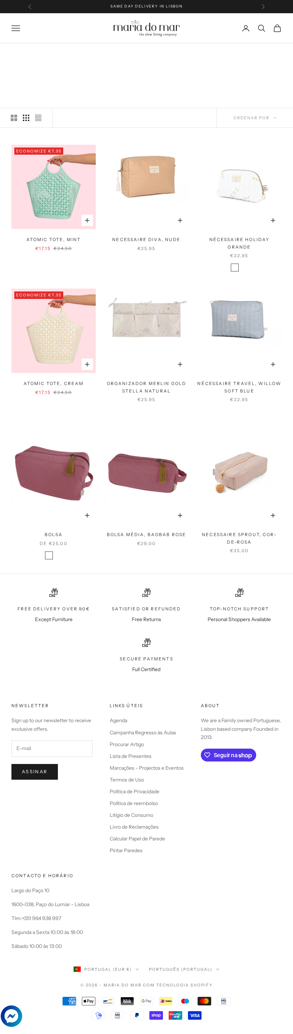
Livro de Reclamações (134, 827)
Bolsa (54, 534)
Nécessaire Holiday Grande (239, 243)
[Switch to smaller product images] (26, 118)
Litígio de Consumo (131, 815)
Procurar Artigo (127, 744)
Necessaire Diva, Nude (146, 239)
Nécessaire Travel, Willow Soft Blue (239, 387)
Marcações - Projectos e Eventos (147, 768)
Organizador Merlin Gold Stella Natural (147, 387)
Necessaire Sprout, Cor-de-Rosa (239, 538)
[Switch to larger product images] (14, 118)
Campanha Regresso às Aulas (143, 732)
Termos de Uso (127, 779)
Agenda (118, 720)
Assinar (35, 771)
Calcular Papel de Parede (137, 838)
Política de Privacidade (134, 791)
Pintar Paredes (126, 850)
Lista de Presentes (131, 756)
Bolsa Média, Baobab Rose (147, 534)
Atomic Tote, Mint (53, 239)
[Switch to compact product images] (38, 118)
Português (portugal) (180, 969)
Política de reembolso (134, 803)
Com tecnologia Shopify (178, 985)
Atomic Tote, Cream (54, 383)
